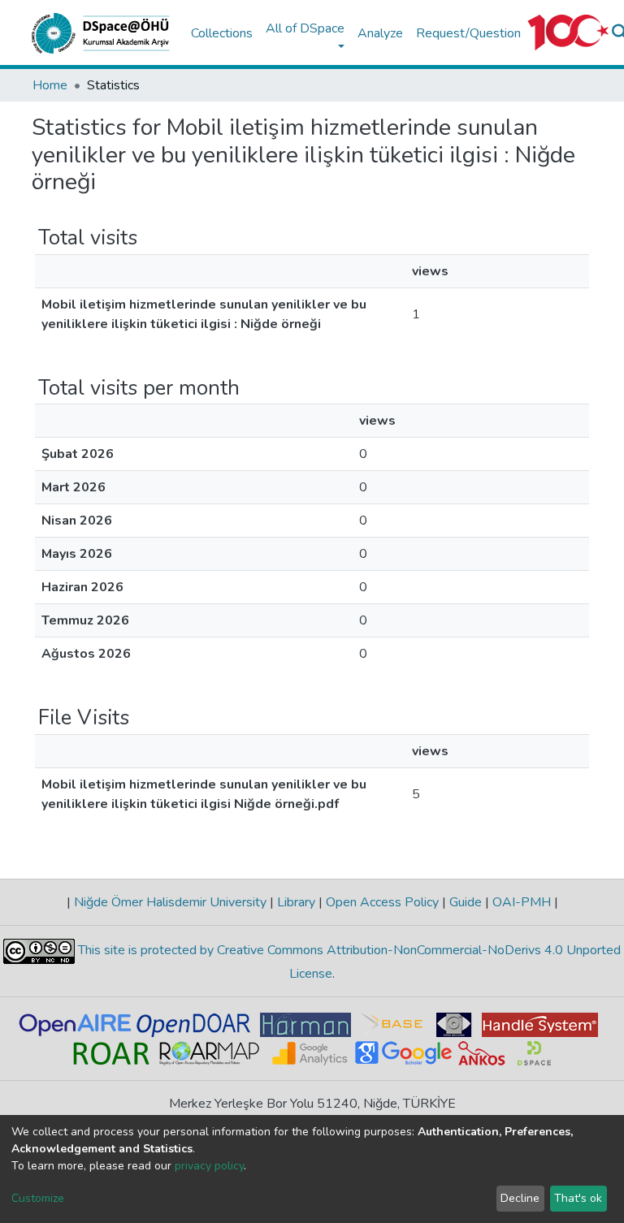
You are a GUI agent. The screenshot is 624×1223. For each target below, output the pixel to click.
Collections (222, 33)
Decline (520, 1198)
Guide (465, 902)
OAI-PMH (521, 902)
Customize (37, 1198)
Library (296, 902)
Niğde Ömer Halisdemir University (170, 902)
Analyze (380, 33)
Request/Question (468, 33)
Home (49, 85)
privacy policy (209, 1165)
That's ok (578, 1198)
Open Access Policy (382, 902)
